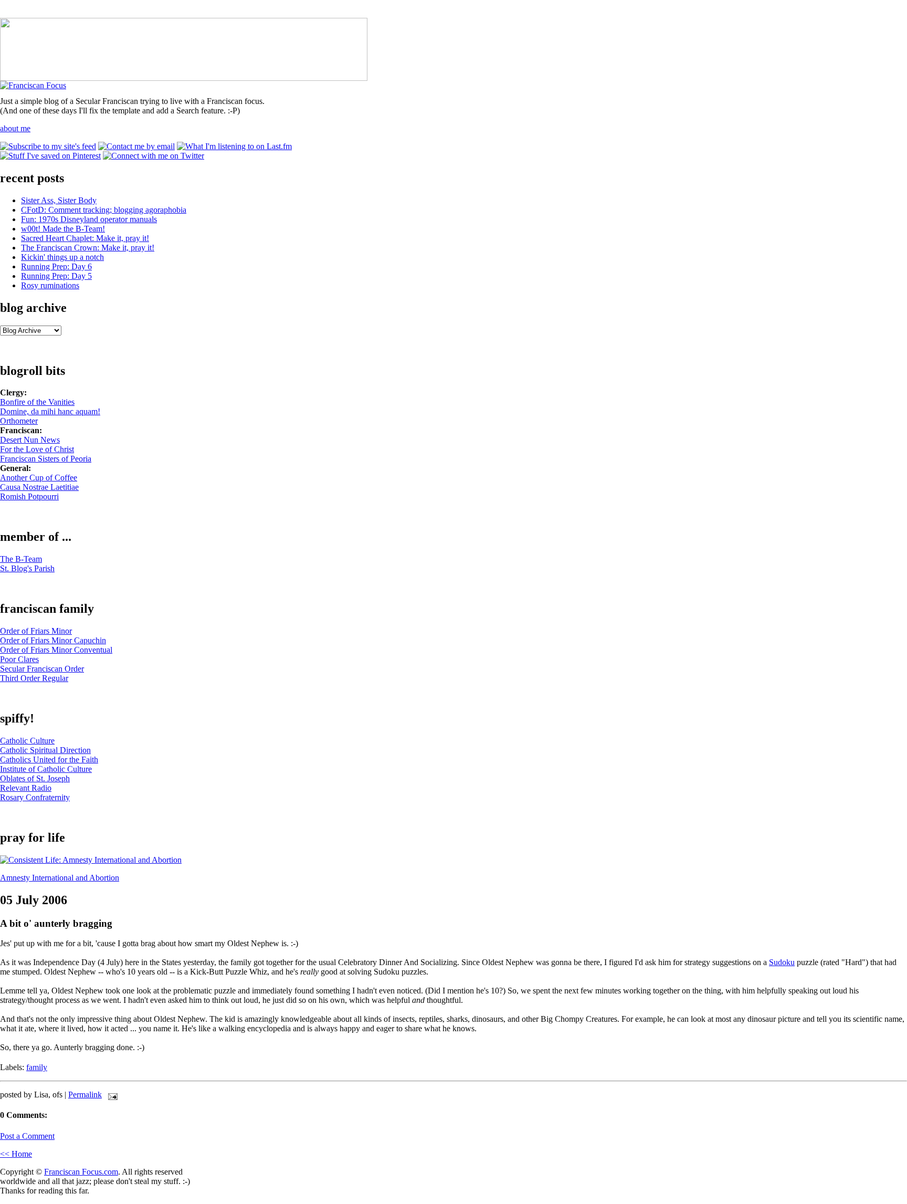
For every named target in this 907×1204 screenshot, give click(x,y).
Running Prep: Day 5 (56, 275)
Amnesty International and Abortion (59, 877)
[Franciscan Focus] (33, 85)
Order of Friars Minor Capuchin (53, 640)
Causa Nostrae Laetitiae (39, 487)
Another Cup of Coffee (38, 477)
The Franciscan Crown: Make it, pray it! (87, 247)
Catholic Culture (27, 740)
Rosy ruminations (50, 285)
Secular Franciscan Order (42, 668)
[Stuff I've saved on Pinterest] (50, 155)
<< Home (16, 1153)
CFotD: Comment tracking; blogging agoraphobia (103, 209)
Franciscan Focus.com (81, 1171)
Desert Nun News (30, 439)
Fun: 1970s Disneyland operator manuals (89, 219)
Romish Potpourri (29, 496)
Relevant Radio (25, 787)
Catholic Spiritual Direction (45, 750)
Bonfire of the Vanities (37, 401)
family (36, 1067)
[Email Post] (111, 1094)
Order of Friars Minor (36, 630)
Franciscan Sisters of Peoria (45, 458)
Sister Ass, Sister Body (59, 200)
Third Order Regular (34, 678)
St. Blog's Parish (27, 568)
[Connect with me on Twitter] (153, 155)
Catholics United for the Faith (49, 759)
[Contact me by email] (136, 146)
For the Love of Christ (37, 449)
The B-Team (21, 558)
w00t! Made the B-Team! (63, 228)
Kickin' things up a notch (62, 257)
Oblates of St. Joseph (35, 778)
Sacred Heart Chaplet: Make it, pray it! (85, 238)
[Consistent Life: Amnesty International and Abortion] (91, 859)
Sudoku (782, 962)
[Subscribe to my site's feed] (48, 146)
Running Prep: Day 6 (56, 266)
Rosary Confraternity (35, 797)
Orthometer (19, 420)
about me (15, 128)
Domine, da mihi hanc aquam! (50, 411)
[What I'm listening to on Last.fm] (234, 146)
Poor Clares (19, 659)
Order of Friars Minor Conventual (56, 649)
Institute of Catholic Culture (46, 769)
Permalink (85, 1094)
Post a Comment (27, 1136)
